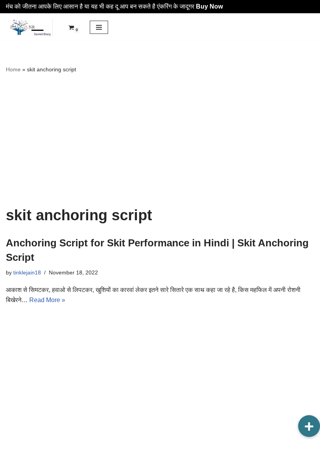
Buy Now (209, 6)
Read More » (47, 300)
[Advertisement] (160, 140)
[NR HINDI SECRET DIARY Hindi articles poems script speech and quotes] (29, 28)
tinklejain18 (27, 272)
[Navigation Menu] (99, 27)
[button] (309, 426)
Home (13, 69)
